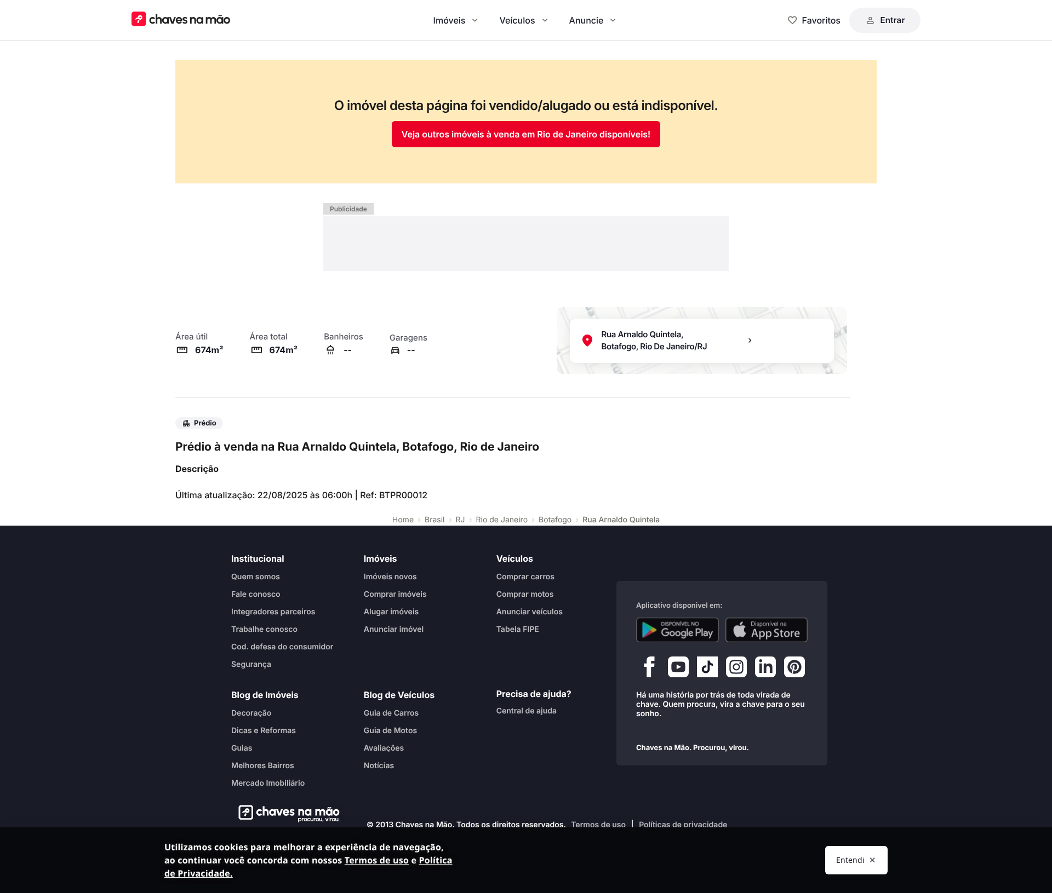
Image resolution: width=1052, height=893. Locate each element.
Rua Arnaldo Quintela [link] (621, 520)
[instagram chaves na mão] (736, 669)
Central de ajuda (526, 711)
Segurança (251, 664)
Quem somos (255, 576)
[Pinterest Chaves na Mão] (794, 669)
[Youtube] (678, 669)
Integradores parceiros (273, 612)
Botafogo (555, 520)
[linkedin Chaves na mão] (765, 669)
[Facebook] (649, 669)
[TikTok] (707, 669)
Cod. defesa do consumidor (282, 647)
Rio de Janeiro (502, 520)
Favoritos (821, 20)
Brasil (434, 520)
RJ (460, 520)
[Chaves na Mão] (181, 20)
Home (403, 520)
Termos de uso (598, 824)
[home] (286, 813)
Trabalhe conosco (264, 629)
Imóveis (449, 20)
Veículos (517, 20)
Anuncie (586, 20)
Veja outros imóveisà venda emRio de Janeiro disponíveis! (526, 134)
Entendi (850, 860)
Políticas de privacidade (683, 824)
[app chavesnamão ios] (766, 630)
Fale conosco (256, 594)
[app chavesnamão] (677, 630)
